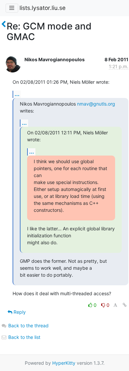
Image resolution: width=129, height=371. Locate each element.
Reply (19, 312)
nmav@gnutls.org (96, 104)
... (17, 94)
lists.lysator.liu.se (42, 7)
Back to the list (23, 337)
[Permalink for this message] (124, 305)
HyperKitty (63, 363)
